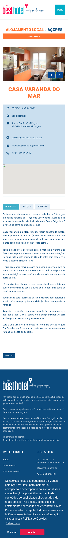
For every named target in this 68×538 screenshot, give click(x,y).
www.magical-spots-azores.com (27, 137)
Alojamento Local (11, 471)
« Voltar (9, 356)
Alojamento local (25, 30)
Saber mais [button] (13, 523)
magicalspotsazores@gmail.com (28, 145)
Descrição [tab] (10, 206)
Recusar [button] (12, 532)
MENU (60, 10)
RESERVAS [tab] (42, 206)
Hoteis (6, 459)
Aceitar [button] (32, 532)
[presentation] (51, 75)
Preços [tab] (27, 206)
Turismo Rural (9, 465)
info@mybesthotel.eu (47, 468)
